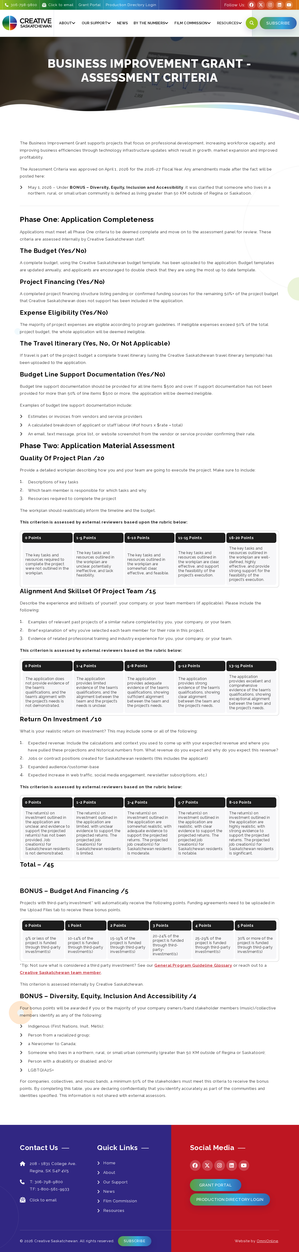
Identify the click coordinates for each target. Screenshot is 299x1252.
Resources (114, 1210)
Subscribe (135, 1241)
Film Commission (190, 23)
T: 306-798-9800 (46, 1181)
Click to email (61, 5)
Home (109, 1163)
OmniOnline (267, 1241)
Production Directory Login (131, 5)
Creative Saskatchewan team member (60, 972)
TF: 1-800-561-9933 (49, 1189)
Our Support (94, 23)
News (122, 23)
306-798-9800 (24, 5)
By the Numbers (149, 23)
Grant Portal (89, 5)
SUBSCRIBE (278, 23)
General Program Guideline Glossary (193, 965)
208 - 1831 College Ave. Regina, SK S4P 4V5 (53, 1167)
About (65, 23)
